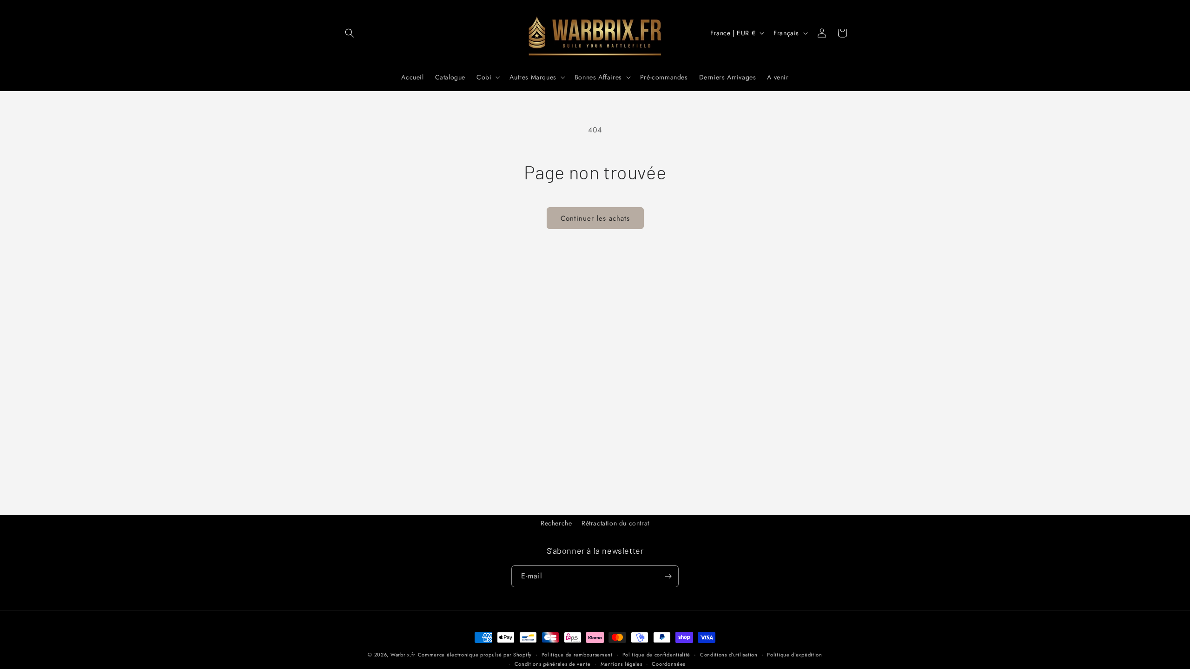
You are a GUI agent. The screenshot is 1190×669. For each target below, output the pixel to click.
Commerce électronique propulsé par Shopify (475, 654)
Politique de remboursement (577, 654)
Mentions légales (621, 664)
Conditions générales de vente (553, 664)
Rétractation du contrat (615, 523)
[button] (349, 33)
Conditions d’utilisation (729, 654)
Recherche (556, 523)
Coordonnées (668, 664)
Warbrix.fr (403, 654)
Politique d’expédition (794, 654)
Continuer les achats (595, 218)
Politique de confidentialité (656, 654)
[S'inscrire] (668, 576)
